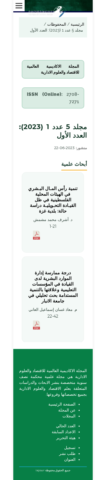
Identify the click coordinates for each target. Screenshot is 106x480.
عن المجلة (66, 410)
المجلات (68, 416)
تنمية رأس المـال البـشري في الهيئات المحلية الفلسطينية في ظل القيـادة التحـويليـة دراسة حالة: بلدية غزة (53, 200)
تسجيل (69, 447)
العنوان (69, 459)
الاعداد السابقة (63, 432)
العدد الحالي (65, 426)
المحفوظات (56, 24)
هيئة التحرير (65, 437)
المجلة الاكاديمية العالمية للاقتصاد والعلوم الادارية (53, 69)
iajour (40, 470)
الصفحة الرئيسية (61, 404)
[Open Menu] (19, 5)
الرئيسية (77, 24)
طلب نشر (67, 453)
